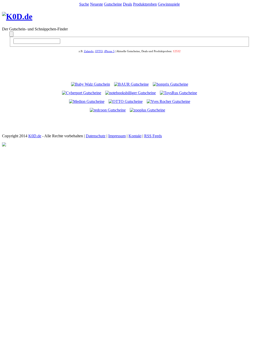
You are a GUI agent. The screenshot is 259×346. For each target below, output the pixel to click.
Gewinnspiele (169, 4)
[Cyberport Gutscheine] (81, 93)
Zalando (89, 51)
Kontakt (134, 136)
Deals (127, 4)
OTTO (99, 51)
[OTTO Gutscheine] (126, 101)
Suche (84, 4)
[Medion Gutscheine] (86, 101)
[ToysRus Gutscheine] (178, 93)
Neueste (96, 4)
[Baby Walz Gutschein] (90, 84)
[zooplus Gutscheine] (147, 110)
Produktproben (145, 4)
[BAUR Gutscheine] (131, 84)
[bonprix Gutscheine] (170, 84)
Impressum (117, 136)
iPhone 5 (109, 51)
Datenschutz (95, 136)
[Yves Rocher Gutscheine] (168, 101)
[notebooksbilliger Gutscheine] (130, 93)
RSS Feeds (153, 136)
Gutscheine (113, 4)
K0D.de (34, 136)
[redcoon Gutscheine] (108, 110)
